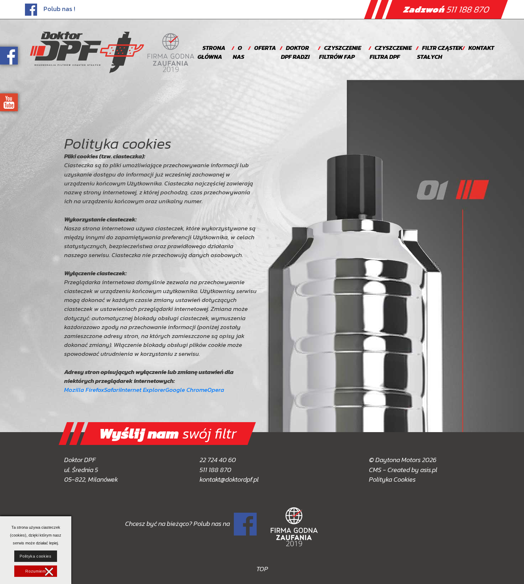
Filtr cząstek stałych (440, 52)
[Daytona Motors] (87, 52)
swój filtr (168, 433)
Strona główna (211, 52)
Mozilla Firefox (84, 389)
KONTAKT (481, 47)
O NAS (238, 52)
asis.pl (428, 470)
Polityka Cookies (392, 479)
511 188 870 (446, 9)
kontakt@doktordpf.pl (229, 479)
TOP (262, 569)
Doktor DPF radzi (295, 52)
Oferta (265, 47)
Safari (112, 389)
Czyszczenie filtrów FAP (340, 52)
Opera (215, 389)
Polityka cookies (36, 556)
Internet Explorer (142, 389)
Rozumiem (35, 571)
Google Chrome (186, 389)
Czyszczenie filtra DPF (391, 52)
